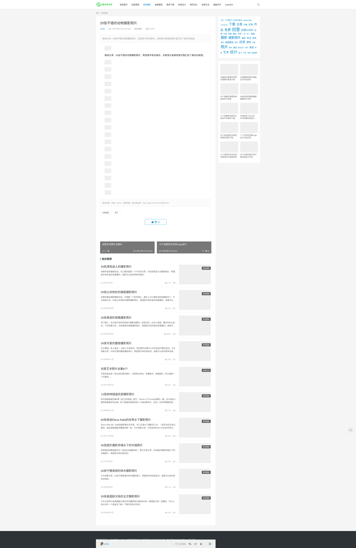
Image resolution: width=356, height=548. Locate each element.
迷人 (240, 52)
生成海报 (181, 543)
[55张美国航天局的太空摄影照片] (195, 504)
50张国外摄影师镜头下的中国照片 (122, 445)
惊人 (248, 34)
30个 (222, 20)
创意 (236, 29)
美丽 (251, 47)
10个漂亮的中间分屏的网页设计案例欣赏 (228, 155)
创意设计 (182, 4)
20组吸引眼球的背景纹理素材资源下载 (228, 78)
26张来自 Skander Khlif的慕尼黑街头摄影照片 (248, 117)
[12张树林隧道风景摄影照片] (195, 402)
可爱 (225, 33)
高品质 (254, 52)
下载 (232, 24)
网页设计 (194, 4)
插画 (253, 33)
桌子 (222, 42)
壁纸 (234, 33)
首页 (97, 13)
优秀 (251, 24)
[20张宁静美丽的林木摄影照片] (195, 479)
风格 (248, 53)
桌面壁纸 (159, 4)
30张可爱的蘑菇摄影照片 (116, 343)
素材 (230, 47)
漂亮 (248, 42)
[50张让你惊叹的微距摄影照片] (195, 300)
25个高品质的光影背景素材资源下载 (228, 136)
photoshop (247, 20)
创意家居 (135, 4)
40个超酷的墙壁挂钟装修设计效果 (228, 97)
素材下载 (170, 4)
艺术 (226, 52)
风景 (244, 53)
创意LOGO (247, 30)
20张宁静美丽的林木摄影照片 (119, 471)
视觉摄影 (147, 4)
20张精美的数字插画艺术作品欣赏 (248, 78)
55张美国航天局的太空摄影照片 (120, 496)
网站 (235, 47)
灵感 (253, 42)
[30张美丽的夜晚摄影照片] (195, 325)
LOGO (229, 19)
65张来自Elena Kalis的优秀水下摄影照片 (126, 420)
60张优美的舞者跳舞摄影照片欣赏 (248, 97)
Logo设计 (229, 4)
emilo (102, 28)
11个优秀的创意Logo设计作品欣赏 (248, 136)
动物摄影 (105, 212)
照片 (116, 212)
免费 (227, 29)
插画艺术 (217, 4)
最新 (244, 38)
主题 (239, 24)
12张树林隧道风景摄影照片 (117, 394)
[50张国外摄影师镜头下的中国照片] (195, 453)
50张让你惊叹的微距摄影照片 (119, 292)
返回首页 (124, 4)
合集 (230, 33)
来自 (249, 37)
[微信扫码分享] (189, 543)
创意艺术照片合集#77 (114, 369)
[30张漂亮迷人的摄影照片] (195, 274)
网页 (246, 47)
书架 (245, 24)
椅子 (236, 42)
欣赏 (242, 42)
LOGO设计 (237, 20)
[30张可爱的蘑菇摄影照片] (195, 351)
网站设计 (241, 48)
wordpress (224, 25)
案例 (254, 38)
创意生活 (205, 4)
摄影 (224, 37)
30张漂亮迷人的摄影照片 (116, 266)
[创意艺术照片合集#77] (195, 377)
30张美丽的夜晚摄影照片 (116, 317)
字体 (239, 33)
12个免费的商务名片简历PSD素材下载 (228, 117)
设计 (233, 51)
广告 (244, 34)
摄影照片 (234, 37)
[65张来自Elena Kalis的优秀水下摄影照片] (195, 428)
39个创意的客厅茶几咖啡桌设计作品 (248, 155)
